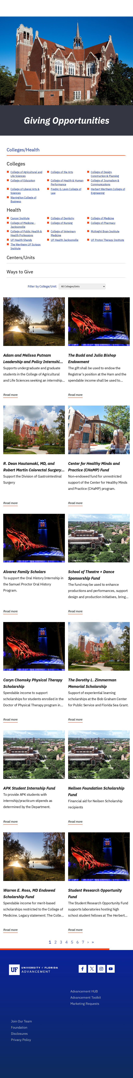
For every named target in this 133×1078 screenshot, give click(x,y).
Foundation (19, 1027)
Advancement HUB (84, 991)
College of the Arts (62, 172)
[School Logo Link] (35, 970)
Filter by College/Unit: (42, 286)
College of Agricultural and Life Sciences (26, 174)
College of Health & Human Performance (67, 182)
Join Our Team (21, 1021)
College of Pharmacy (103, 223)
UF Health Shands (21, 240)
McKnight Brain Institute (105, 231)
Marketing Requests (84, 1003)
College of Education (23, 180)
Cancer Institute (20, 218)
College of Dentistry (62, 218)
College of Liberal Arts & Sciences (25, 191)
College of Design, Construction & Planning (105, 174)
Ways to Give (20, 272)
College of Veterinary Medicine (63, 233)
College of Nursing (62, 223)
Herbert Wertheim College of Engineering (108, 191)
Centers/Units (21, 257)
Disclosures (19, 1033)
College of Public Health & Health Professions (26, 233)
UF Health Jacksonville (64, 240)
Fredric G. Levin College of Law (66, 191)
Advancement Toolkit (85, 997)
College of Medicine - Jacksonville (23, 224)
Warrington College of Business (23, 199)
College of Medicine (102, 218)
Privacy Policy (21, 1039)
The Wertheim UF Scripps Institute (26, 246)
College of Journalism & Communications (105, 182)
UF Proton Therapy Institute (107, 240)
